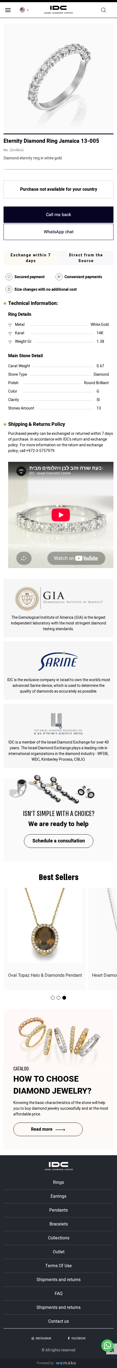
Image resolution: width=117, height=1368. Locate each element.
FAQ (59, 1293)
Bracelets (59, 1224)
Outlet (58, 1252)
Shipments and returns (58, 1279)
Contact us (58, 1321)
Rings (58, 1182)
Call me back (58, 214)
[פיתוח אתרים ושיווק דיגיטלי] (68, 1363)
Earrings (58, 1196)
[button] (64, 998)
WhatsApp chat (58, 232)
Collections (58, 1238)
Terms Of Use (58, 1266)
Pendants (58, 1210)
